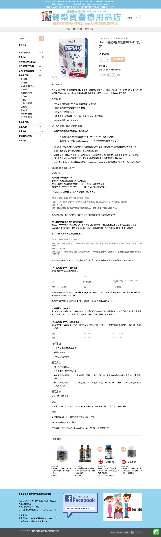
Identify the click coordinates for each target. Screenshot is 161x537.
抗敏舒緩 (24, 107)
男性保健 (24, 79)
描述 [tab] (53, 84)
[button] (135, 17)
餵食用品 (22, 57)
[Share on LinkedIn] (118, 75)
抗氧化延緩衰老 (26, 103)
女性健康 (24, 83)
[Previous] (51, 461)
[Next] (142, 461)
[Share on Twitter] (105, 75)
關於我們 (77, 29)
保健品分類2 (24, 122)
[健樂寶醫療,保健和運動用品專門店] (80, 17)
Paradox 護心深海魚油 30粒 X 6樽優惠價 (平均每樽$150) (131, 469)
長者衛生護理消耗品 (27, 61)
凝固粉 (23, 100)
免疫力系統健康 (26, 93)
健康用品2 (23, 131)
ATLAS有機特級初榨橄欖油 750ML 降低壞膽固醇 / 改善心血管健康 (85, 470)
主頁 (68, 29)
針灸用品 (22, 140)
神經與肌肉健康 (26, 117)
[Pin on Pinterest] (114, 75)
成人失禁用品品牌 (26, 66)
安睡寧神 (24, 96)
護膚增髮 (24, 89)
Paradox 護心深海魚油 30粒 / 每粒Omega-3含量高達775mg (61, 470)
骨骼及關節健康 (26, 114)
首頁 (100, 38)
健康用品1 (23, 127)
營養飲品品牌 (24, 52)
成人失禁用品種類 (26, 71)
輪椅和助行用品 (25, 136)
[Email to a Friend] (109, 75)
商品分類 (89, 29)
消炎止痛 (24, 110)
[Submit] (41, 38)
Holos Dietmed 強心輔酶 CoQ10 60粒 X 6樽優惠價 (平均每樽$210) (108, 470)
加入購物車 (118, 59)
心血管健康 (106, 70)
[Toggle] (42, 52)
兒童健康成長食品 (27, 86)
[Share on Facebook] (101, 75)
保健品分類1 (24, 75)
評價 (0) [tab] (59, 84)
